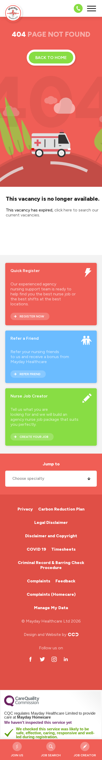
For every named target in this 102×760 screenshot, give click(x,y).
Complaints (38, 580)
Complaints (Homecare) (51, 594)
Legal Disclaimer (51, 522)
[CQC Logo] (21, 705)
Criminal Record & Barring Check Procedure (51, 565)
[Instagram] (54, 659)
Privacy (25, 509)
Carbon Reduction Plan (61, 509)
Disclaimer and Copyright (51, 535)
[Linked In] (65, 659)
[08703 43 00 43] (76, 8)
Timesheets (63, 549)
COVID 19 (36, 549)
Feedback (65, 580)
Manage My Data (51, 607)
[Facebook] (30, 659)
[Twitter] (42, 659)
